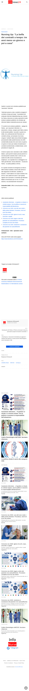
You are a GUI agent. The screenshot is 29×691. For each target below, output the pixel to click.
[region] (14, 15)
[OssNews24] (14, 2)
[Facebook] (2, 104)
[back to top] (26, 688)
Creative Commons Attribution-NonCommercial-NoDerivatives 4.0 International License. (12, 281)
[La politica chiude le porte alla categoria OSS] (14, 450)
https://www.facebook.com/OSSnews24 (12, 239)
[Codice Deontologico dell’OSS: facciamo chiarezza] (14, 428)
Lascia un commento (14, 346)
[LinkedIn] (4, 104)
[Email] (12, 104)
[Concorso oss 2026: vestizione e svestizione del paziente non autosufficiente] (14, 588)
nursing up (18, 362)
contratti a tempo (5, 362)
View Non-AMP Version (19, 666)
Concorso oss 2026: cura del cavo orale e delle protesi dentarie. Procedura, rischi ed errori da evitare (14, 210)
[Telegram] (5, 104)
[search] (27, 2)
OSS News (3, 568)
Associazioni (4, 31)
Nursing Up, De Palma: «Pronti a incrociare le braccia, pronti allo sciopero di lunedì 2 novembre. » (15, 330)
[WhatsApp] (7, 104)
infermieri (12, 362)
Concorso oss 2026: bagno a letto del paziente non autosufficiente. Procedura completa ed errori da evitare (13, 220)
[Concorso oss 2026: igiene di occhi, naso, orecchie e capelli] (14, 532)
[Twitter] (8, 104)
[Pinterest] (10, 104)
